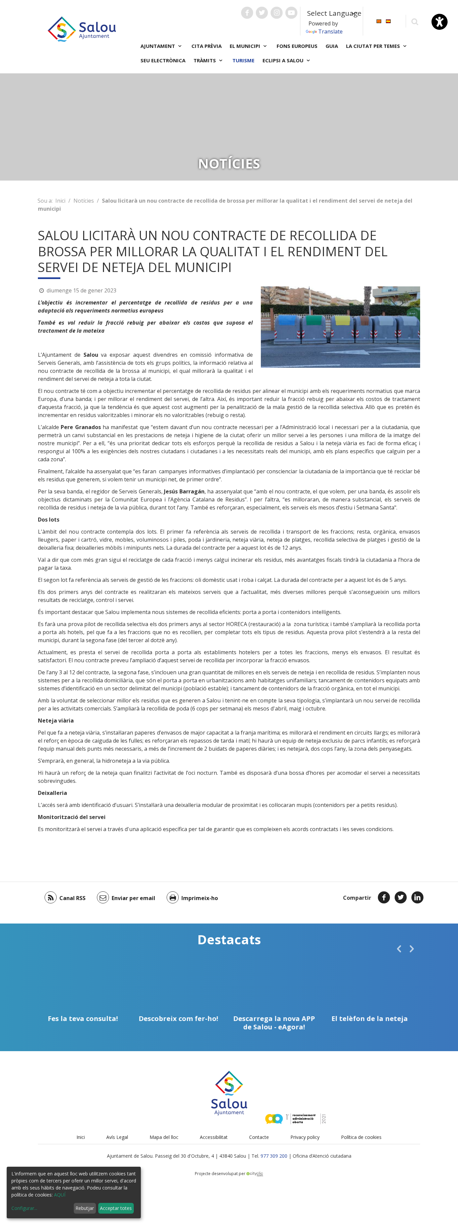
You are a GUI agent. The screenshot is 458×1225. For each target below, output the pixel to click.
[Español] (388, 20)
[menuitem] (379, 20)
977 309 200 (274, 1156)
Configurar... (24, 1208)
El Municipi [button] (246, 46)
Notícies (83, 200)
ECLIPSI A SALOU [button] (284, 60)
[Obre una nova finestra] (247, 13)
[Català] (379, 20)
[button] (399, 949)
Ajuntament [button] (158, 46)
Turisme (243, 60)
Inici (60, 200)
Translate (330, 31)
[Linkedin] (417, 897)
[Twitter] (401, 897)
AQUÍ (59, 1195)
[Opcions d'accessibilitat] (439, 21)
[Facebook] (384, 897)
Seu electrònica (162, 60)
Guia (332, 46)
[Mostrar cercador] (414, 21)
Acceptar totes (116, 1208)
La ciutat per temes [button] (373, 46)
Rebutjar (84, 1208)
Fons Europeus (297, 46)
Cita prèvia (206, 46)
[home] (82, 28)
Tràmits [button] (205, 60)
